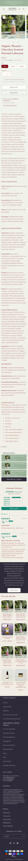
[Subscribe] (23, 836)
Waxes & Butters (8, 749)
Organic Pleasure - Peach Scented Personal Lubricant (20, 661)
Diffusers (6, 711)
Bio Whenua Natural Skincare (11, 719)
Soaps (5, 753)
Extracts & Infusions (9, 745)
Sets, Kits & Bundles (9, 729)
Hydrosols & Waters (9, 733)
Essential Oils (7, 707)
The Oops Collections (9, 765)
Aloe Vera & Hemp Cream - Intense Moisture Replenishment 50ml (21, 685)
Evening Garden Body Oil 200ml (7, 637)
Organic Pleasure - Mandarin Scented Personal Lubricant (18, 463)
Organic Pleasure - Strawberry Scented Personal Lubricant (20, 638)
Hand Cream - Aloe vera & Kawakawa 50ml (7, 683)
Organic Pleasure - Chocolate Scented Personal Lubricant (18, 456)
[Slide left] (10, 42)
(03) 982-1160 (11, 778)
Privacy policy (6, 816)
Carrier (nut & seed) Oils (10, 715)
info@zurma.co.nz (10, 777)
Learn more (14, 590)
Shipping (10, 60)
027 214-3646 (9, 780)
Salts (4, 757)
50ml (4, 66)
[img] (5, 519)
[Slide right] (17, 42)
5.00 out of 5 (18, 492)
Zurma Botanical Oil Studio (16, 859)
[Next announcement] (25, 3)
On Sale (5, 703)
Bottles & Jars (7, 761)
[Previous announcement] (3, 3)
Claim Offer (14, 479)
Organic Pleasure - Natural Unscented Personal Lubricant (18, 471)
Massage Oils (7, 741)
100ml (13, 66)
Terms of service (7, 819)
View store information (10, 105)
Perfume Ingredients (9, 737)
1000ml (21, 66)
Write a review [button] (14, 508)
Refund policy (6, 813)
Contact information (8, 826)
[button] (4, 9)
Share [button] (4, 447)
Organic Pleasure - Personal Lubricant (11, 724)
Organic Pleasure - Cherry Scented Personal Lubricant (7, 661)
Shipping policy (7, 823)
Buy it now (14, 93)
